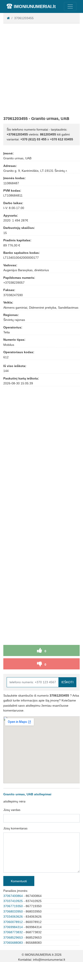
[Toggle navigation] (70, 6)
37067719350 (13, 906)
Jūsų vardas (11, 810)
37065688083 (13, 942)
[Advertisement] (41, 69)
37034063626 (13, 916)
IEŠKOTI (67, 682)
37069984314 (13, 927)
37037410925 (13, 901)
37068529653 (13, 937)
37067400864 (13, 896)
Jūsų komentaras (15, 828)
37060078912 (13, 922)
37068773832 (13, 932)
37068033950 (13, 911)
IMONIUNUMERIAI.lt (35, 6)
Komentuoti (19, 881)
